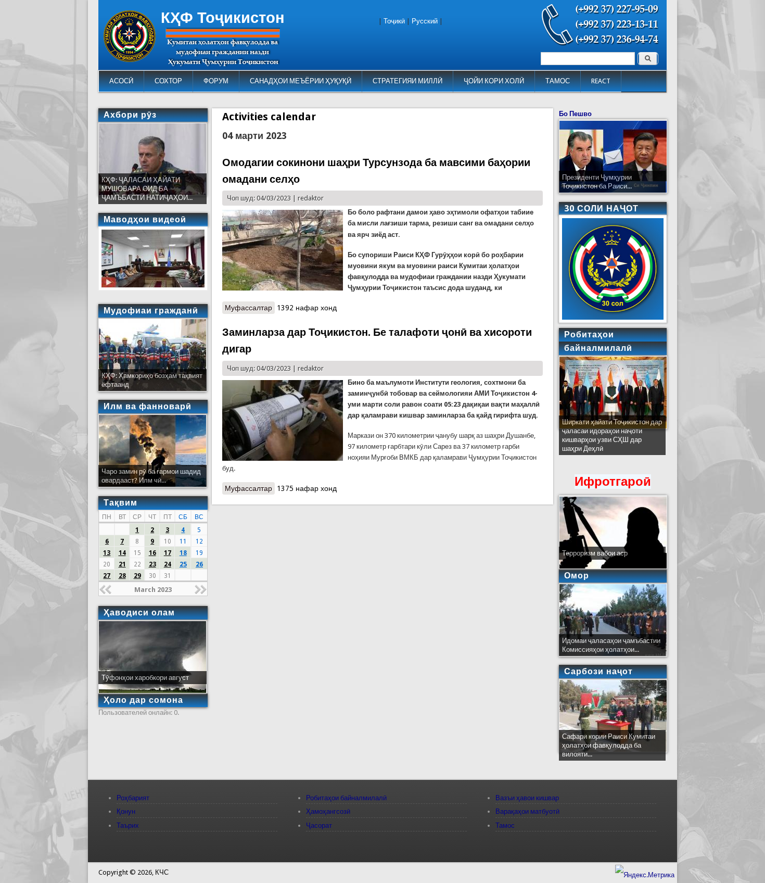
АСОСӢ (121, 81)
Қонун (126, 811)
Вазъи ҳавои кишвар (527, 798)
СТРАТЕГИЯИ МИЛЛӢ (407, 81)
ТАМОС (557, 81)
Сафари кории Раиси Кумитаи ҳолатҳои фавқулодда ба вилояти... (608, 745)
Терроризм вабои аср (595, 553)
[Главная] (130, 60)
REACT (600, 81)
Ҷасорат (319, 825)
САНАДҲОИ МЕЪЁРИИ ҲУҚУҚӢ (300, 81)
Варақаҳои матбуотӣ (527, 811)
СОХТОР (168, 81)
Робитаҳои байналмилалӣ (346, 798)
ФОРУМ (215, 81)
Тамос (505, 825)
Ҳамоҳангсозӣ (328, 811)
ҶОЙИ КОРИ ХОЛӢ (494, 81)
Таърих (128, 825)
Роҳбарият (133, 798)
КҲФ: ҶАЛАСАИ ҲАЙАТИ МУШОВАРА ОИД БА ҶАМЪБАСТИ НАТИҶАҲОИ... (147, 188)
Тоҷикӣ (394, 21)
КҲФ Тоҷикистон (223, 18)
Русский (425, 21)
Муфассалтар (250, 308)
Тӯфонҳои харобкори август (145, 678)
